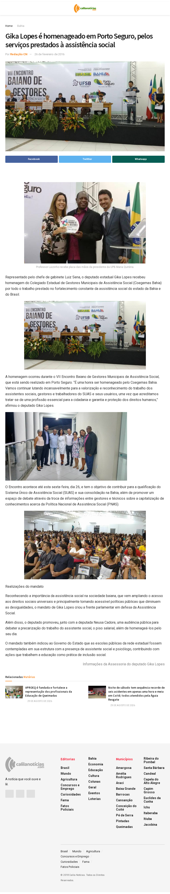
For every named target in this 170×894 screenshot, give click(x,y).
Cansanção (124, 800)
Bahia (20, 26)
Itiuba (148, 819)
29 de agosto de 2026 (39, 701)
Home (9, 26)
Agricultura (69, 779)
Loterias (94, 799)
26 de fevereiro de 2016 (49, 54)
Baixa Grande (125, 788)
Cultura (93, 776)
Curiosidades (71, 794)
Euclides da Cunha (152, 799)
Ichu (147, 807)
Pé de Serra (124, 815)
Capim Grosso (149, 790)
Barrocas (123, 794)
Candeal (150, 773)
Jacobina (150, 824)
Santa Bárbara (154, 768)
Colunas (94, 781)
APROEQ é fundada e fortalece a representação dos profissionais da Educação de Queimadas (48, 692)
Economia (95, 764)
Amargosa (123, 768)
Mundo (66, 773)
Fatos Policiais (67, 807)
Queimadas (124, 827)
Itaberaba (151, 813)
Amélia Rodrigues (123, 775)
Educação (95, 770)
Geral (92, 787)
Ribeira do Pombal (151, 760)
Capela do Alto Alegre (152, 781)
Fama (65, 800)
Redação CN (18, 54)
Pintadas (122, 821)
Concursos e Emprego (70, 786)
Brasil (65, 768)
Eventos (94, 793)
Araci (120, 783)
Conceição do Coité (126, 807)
